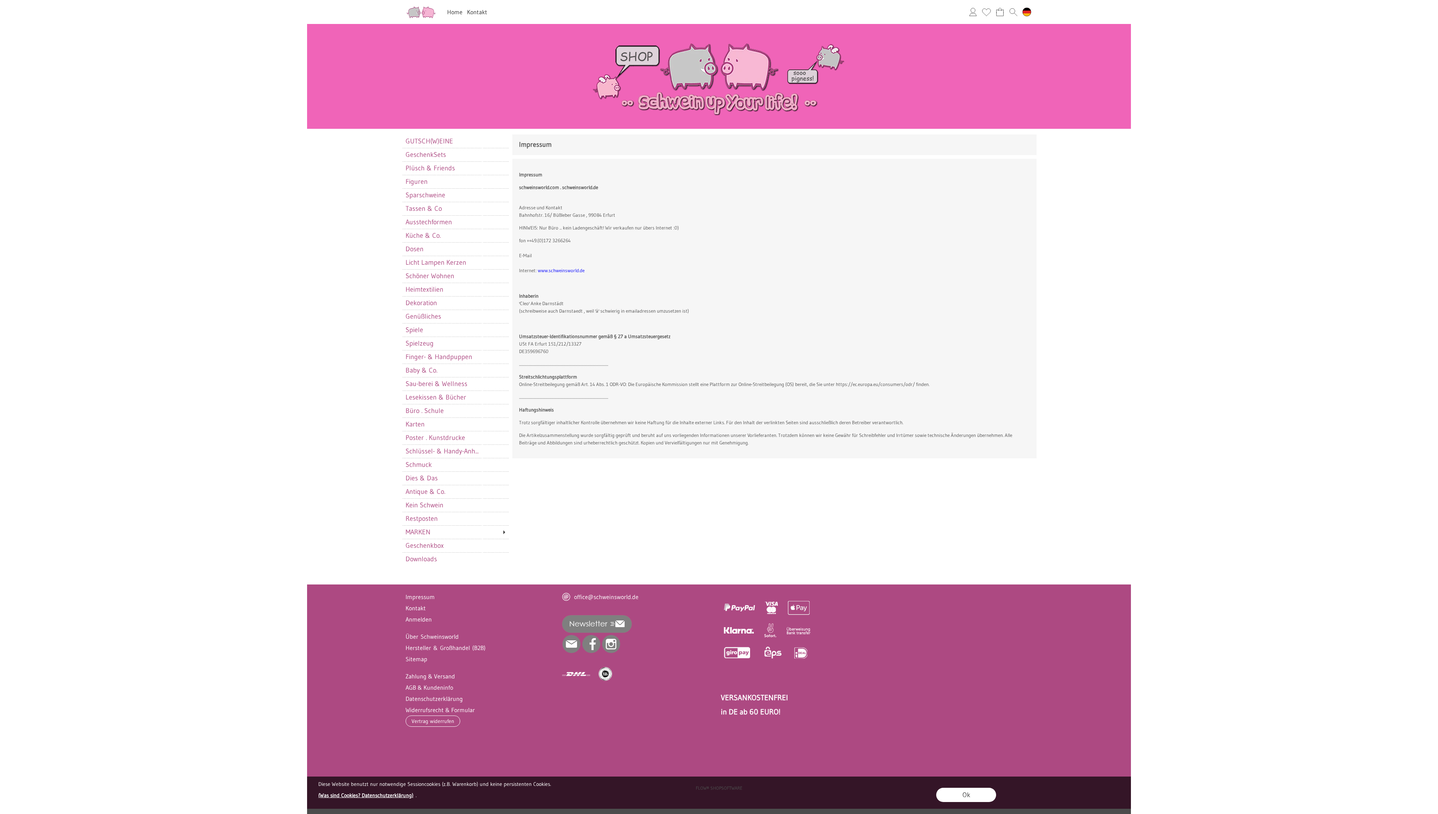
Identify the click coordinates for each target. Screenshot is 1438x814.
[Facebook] (591, 644)
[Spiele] (455, 330)
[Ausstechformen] (455, 222)
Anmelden (419, 619)
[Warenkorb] (1000, 12)
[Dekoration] (455, 303)
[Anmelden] (973, 12)
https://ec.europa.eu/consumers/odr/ (875, 384)
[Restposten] (455, 518)
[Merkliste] (986, 12)
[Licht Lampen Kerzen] (455, 262)
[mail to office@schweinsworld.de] (571, 644)
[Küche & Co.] (455, 235)
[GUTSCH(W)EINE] (455, 141)
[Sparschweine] (455, 195)
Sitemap (416, 659)
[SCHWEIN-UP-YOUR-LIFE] (719, 27)
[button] (1013, 12)
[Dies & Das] (455, 478)
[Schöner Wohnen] (455, 276)
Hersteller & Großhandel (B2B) (446, 647)
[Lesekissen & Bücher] (455, 397)
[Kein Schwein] (455, 505)
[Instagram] (611, 644)
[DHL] (576, 674)
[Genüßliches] (455, 316)
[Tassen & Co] (455, 208)
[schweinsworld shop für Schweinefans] (421, 8)
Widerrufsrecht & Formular (440, 710)
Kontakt (477, 12)
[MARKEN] (455, 532)
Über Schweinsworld (432, 636)
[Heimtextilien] (455, 289)
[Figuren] (455, 181)
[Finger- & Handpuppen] (455, 357)
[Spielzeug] (455, 343)
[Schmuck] (455, 464)
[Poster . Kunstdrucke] (455, 437)
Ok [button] (966, 795)
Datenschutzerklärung (434, 698)
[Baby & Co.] (455, 370)
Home (454, 12)
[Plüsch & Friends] (455, 168)
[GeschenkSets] (455, 154)
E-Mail (525, 255)
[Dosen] (455, 249)
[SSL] (605, 674)
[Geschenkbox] (455, 545)
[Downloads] (455, 559)
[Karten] (455, 424)
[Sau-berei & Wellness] (455, 384)
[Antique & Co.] (455, 491)
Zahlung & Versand (430, 676)
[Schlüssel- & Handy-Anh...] (455, 451)
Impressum (420, 597)
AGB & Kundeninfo (429, 687)
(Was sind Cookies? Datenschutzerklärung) (365, 795)
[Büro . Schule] (455, 410)
